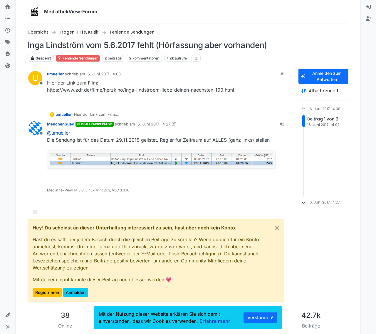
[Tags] (7, 42)
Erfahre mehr (214, 321)
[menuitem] (368, 7)
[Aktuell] (7, 30)
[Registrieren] (368, 19)
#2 (282, 124)
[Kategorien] (7, 19)
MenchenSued (60, 124)
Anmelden (75, 292)
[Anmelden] (368, 7)
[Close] (277, 227)
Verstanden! (260, 317)
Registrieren (47, 292)
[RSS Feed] (196, 58)
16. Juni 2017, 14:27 (153, 124)
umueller (55, 74)
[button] (7, 315)
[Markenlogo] (34, 11)
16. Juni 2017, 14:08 (103, 74)
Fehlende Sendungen (80, 58)
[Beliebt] (7, 54)
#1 (282, 74)
